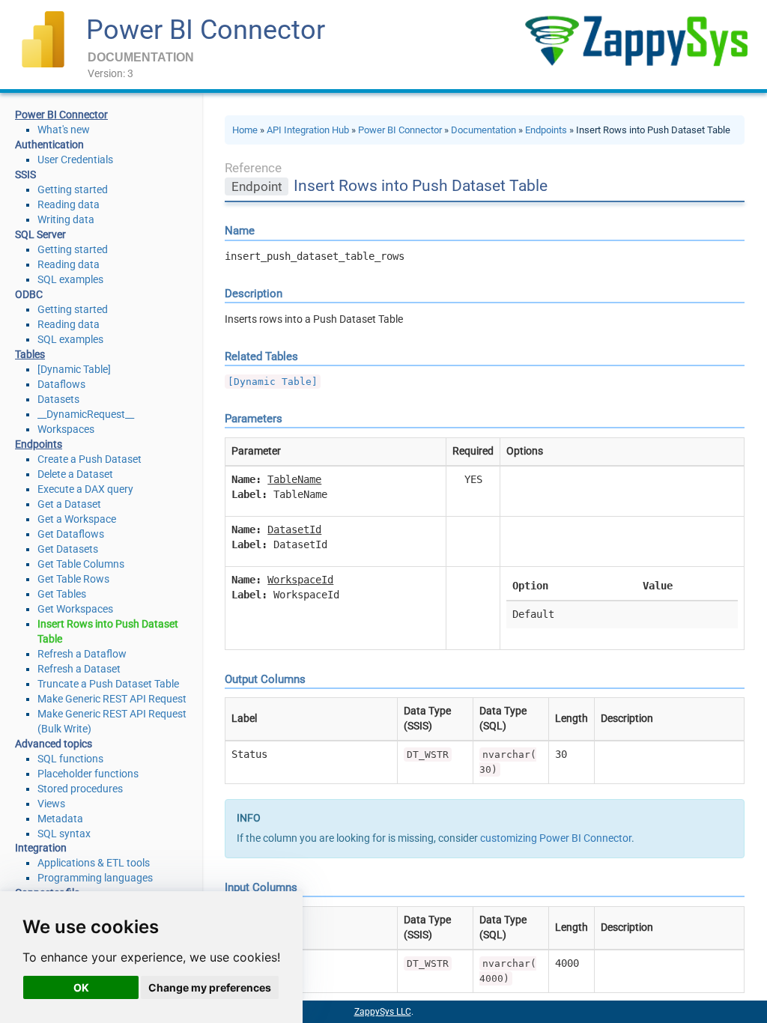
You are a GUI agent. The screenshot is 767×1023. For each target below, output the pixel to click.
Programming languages (95, 878)
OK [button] (81, 987)
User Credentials (75, 160)
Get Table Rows (73, 579)
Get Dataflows (70, 534)
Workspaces (65, 429)
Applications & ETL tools (93, 863)
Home (245, 130)
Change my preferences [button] (209, 987)
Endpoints (546, 130)
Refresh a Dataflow (82, 654)
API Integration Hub (308, 130)
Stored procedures (80, 789)
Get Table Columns (80, 564)
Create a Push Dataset (89, 459)
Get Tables (61, 594)
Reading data (68, 204)
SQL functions (70, 759)
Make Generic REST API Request (112, 699)
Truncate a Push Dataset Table (108, 684)
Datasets (58, 399)
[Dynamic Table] (74, 369)
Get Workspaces (75, 609)
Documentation (483, 130)
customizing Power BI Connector (555, 838)
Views (51, 804)
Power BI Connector (205, 30)
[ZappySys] (636, 41)
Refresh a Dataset (79, 669)
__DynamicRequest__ (85, 414)
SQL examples (70, 279)
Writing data (65, 219)
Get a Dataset (69, 504)
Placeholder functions (88, 774)
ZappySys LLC (382, 1012)
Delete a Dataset (75, 474)
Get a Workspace (76, 519)
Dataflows (61, 384)
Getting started (72, 189)
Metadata (60, 819)
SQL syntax (64, 834)
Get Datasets (67, 549)
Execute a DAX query (85, 489)
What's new (63, 130)
